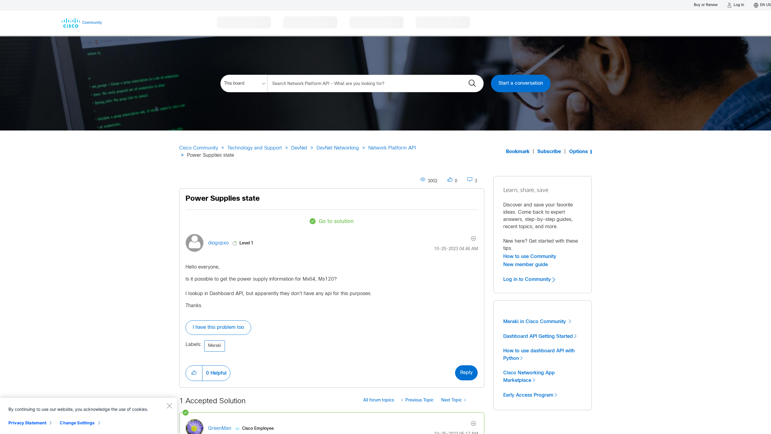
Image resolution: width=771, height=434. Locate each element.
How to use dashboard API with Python (539, 355)
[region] (88, 416)
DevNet (299, 148)
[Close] (169, 406)
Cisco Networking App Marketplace (529, 377)
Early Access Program (528, 395)
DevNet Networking (338, 148)
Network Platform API (392, 148)
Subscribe (549, 151)
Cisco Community (198, 148)
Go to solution (336, 221)
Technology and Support (254, 148)
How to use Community (529, 256)
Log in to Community (527, 279)
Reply (466, 372)
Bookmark (517, 151)
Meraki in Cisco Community (535, 321)
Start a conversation (520, 83)
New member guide (525, 264)
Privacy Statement (27, 422)
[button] (194, 373)
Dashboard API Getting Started (538, 336)
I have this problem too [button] (218, 327)
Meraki (214, 346)
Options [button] (578, 151)
